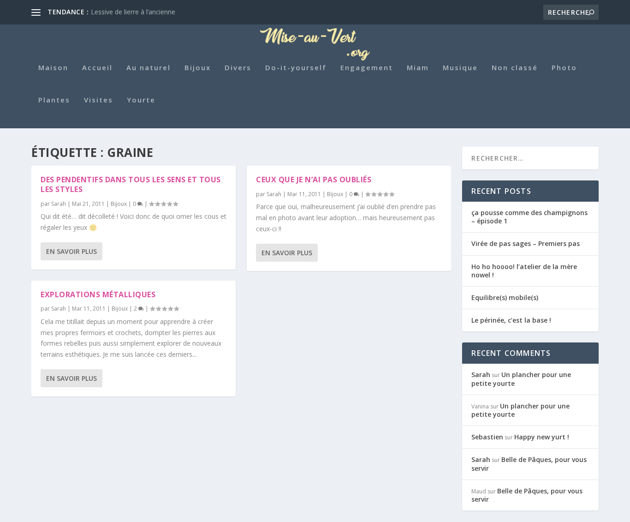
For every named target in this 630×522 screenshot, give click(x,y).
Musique (460, 68)
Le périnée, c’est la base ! (511, 320)
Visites (98, 100)
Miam (418, 68)
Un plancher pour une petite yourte (521, 378)
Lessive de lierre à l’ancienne (133, 11)
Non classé (515, 68)
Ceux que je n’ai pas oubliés (313, 179)
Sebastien (487, 436)
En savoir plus (71, 251)
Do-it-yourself (296, 68)
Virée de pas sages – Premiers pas (525, 243)
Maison (53, 68)
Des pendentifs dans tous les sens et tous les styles (131, 184)
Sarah (58, 204)
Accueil (97, 68)
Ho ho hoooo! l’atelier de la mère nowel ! (524, 270)
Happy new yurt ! (541, 436)
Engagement (366, 68)
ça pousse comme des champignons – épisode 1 (529, 216)
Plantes (54, 100)
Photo (564, 68)
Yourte (141, 100)
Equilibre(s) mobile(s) (504, 297)
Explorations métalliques (98, 294)
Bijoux (197, 68)
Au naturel (148, 68)
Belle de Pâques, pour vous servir (529, 463)
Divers (238, 68)
